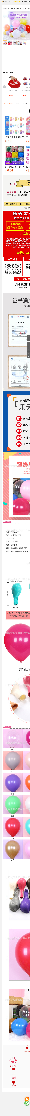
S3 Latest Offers (16, 1)
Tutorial (5, 1)
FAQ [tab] (17, 103)
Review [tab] (24, 103)
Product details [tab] (8, 103)
